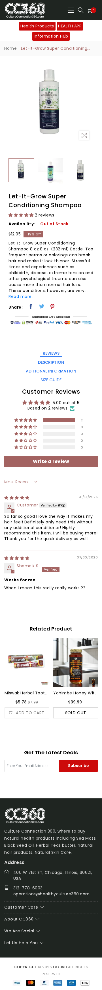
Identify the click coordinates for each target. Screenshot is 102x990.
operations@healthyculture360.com (51, 894)
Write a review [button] (51, 461)
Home (10, 48)
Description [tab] (51, 362)
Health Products (37, 26)
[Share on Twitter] (41, 306)
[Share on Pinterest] (52, 306)
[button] (21, 215)
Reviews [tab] (51, 353)
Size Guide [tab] (51, 380)
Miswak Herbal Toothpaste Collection (27, 693)
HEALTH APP (70, 26)
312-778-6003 (28, 888)
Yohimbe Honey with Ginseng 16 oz (75, 693)
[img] (16, 498)
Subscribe (78, 765)
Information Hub (51, 36)
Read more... (21, 296)
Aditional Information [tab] (51, 371)
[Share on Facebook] (31, 306)
